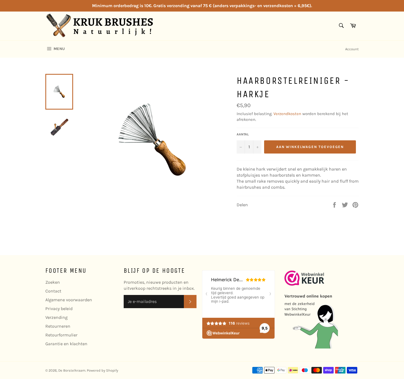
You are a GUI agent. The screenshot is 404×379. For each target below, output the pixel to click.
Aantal (243, 134)
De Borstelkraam (71, 370)
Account (352, 49)
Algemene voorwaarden (68, 299)
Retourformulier (61, 335)
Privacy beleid (59, 308)
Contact (53, 291)
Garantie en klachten (66, 343)
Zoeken (52, 282)
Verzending (56, 317)
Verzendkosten (287, 113)
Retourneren (57, 326)
